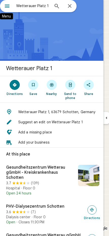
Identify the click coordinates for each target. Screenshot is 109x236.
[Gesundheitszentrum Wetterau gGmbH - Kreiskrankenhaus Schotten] (51, 180)
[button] (51, 112)
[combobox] (33, 6)
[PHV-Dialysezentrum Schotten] (51, 214)
